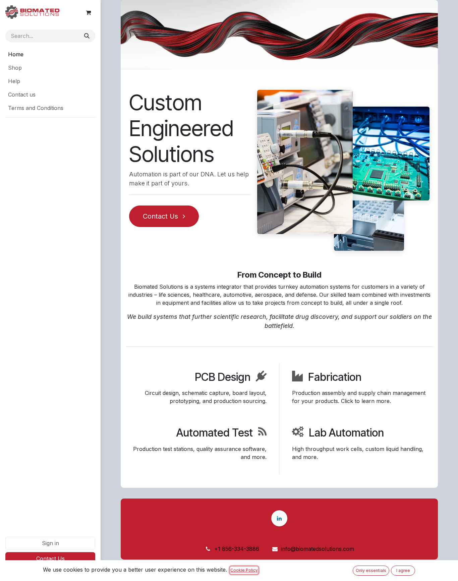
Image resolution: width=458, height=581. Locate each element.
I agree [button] (403, 570)
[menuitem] (50, 54)
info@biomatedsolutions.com (317, 548)
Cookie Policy (244, 570)
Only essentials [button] (371, 570)
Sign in (50, 543)
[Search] (86, 36)
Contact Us (50, 558)
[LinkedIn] (279, 518)
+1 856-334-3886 (236, 548)
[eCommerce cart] (88, 12)
